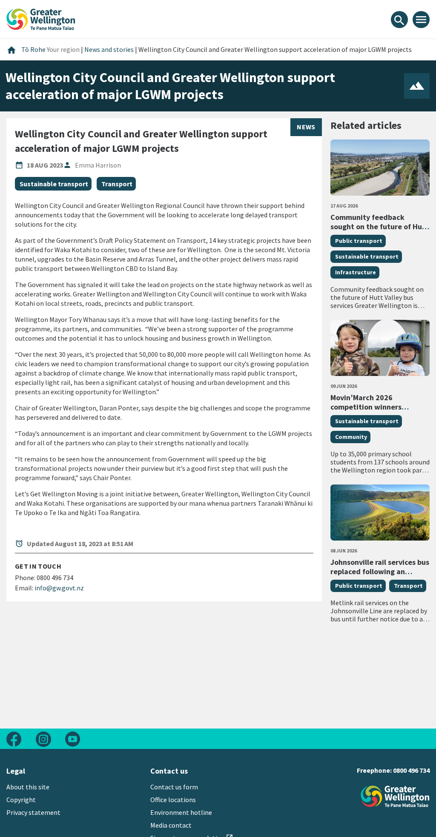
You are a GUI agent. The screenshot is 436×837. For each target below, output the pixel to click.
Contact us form (174, 787)
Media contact (171, 825)
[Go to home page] (40, 18)
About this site (27, 787)
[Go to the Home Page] (395, 796)
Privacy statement (33, 812)
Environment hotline (181, 812)
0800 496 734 (411, 770)
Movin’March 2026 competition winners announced (366, 407)
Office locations (173, 799)
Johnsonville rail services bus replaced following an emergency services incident (379, 571)
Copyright (21, 799)
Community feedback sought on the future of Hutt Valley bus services (379, 226)
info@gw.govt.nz (59, 588)
